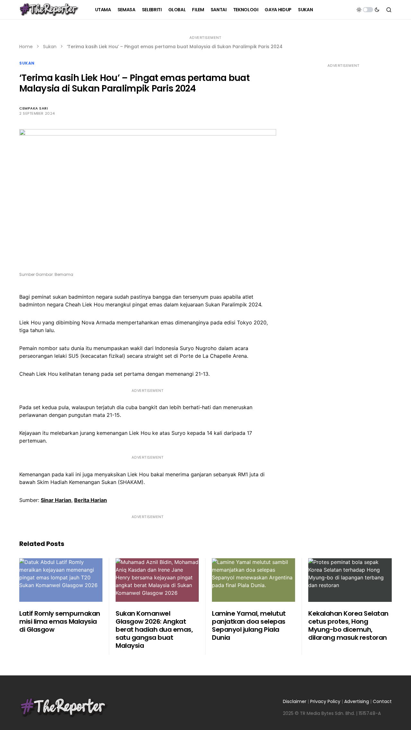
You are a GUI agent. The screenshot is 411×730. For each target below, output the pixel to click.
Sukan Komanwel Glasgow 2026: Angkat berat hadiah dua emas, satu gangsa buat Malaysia (154, 629)
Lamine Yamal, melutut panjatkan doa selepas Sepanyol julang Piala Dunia (249, 625)
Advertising (356, 701)
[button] (368, 9)
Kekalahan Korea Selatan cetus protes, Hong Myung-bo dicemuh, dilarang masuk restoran (348, 625)
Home (26, 46)
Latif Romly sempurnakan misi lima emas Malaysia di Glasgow (59, 621)
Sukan (50, 46)
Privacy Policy (325, 701)
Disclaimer (294, 701)
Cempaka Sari (33, 108)
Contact (382, 701)
